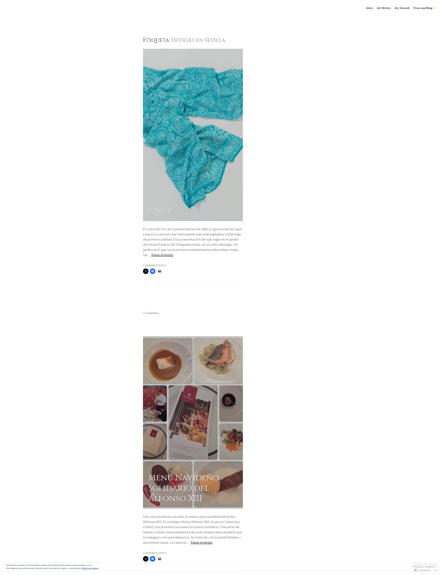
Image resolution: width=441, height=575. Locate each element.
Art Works (384, 7)
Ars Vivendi (402, 7)
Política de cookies (90, 568)
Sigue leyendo (162, 255)
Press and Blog (422, 7)
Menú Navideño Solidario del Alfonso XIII (183, 488)
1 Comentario (151, 312)
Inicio (369, 7)
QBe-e (160, 210)
